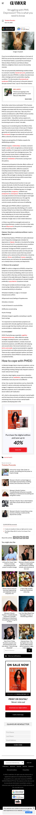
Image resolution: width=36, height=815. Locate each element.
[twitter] (17, 538)
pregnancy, (15, 191)
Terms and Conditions (12, 770)
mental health (8, 457)
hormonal (7, 134)
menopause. (14, 193)
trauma (23, 257)
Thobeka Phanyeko (10, 20)
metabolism (11, 158)
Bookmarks (12, 766)
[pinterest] (20, 537)
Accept (28, 812)
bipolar (12, 242)
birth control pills (7, 348)
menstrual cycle (20, 73)
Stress (10, 257)
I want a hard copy (18, 714)
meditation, (16, 377)
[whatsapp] (24, 537)
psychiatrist (13, 281)
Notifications (5, 766)
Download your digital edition (18, 707)
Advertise (19, 766)
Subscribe (18, 450)
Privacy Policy (26, 770)
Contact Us (30, 766)
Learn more (26, 810)
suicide (8, 148)
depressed (9, 226)
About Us (25, 766)
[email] (27, 537)
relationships (16, 145)
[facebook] (14, 537)
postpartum (5, 193)
